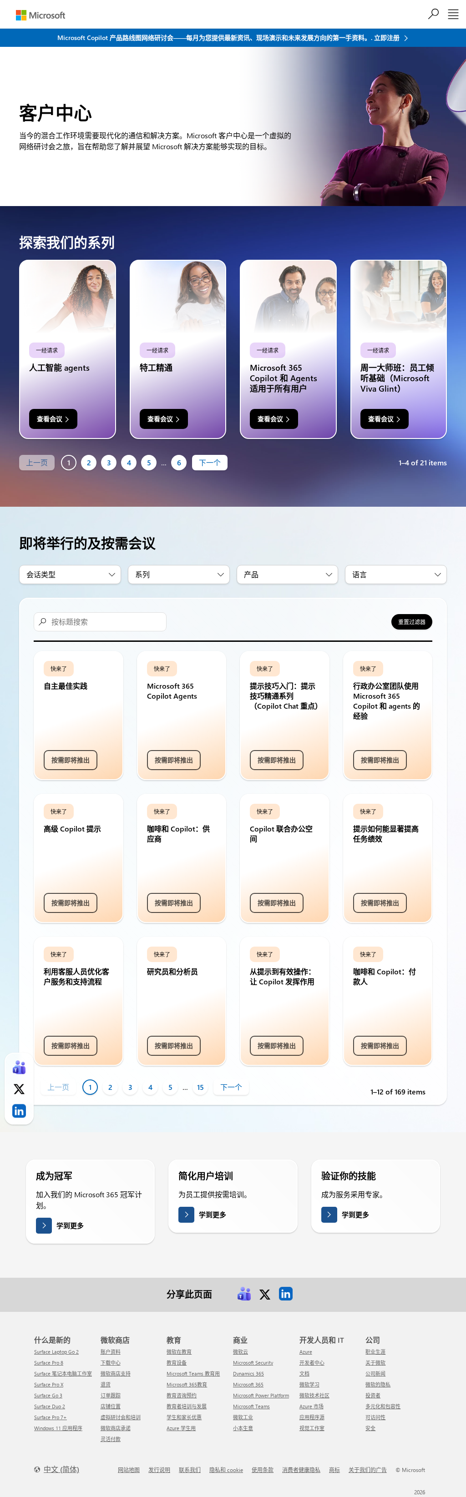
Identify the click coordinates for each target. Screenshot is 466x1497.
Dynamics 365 (248, 1373)
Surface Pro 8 (48, 1362)
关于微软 (375, 1362)
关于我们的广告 (368, 1469)
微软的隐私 (377, 1384)
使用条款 (263, 1469)
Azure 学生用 (181, 1428)
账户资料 (111, 1351)
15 (200, 1087)
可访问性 (375, 1417)
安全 (370, 1428)
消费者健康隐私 (301, 1469)
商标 (334, 1469)
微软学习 (309, 1384)
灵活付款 (111, 1439)
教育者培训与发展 (187, 1406)
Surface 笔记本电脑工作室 (63, 1373)
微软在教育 (179, 1351)
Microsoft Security (253, 1362)
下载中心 (111, 1362)
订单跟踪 (111, 1395)
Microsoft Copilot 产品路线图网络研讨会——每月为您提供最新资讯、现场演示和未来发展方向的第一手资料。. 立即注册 (229, 37)
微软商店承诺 (116, 1428)
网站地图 (129, 1469)
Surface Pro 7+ (50, 1417)
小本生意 (243, 1428)
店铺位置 (111, 1406)
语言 (359, 574)
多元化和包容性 (382, 1406)
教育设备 (177, 1362)
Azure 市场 (311, 1406)
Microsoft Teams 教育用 (193, 1373)
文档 (304, 1373)
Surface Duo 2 (49, 1406)
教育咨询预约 (182, 1395)
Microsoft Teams (251, 1406)
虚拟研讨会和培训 (121, 1417)
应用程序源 (311, 1417)
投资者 (372, 1395)
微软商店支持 (116, 1373)
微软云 (240, 1351)
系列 (142, 574)
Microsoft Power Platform (261, 1395)
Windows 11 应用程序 (58, 1428)
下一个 (210, 462)
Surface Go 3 (48, 1395)
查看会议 (49, 418)
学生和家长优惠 (184, 1417)
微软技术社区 (314, 1395)
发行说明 (159, 1469)
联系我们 (190, 1469)
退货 (106, 1384)
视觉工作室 (311, 1428)
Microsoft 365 (248, 1384)
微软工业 (243, 1417)
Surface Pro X (48, 1384)
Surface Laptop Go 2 (56, 1351)
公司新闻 (375, 1373)
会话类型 (41, 574)
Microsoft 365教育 (187, 1384)
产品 (251, 574)
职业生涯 (375, 1351)
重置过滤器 (411, 621)
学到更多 (70, 1225)
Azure (305, 1351)
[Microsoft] (40, 15)
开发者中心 (311, 1362)
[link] (244, 1294)
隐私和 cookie (226, 1469)
